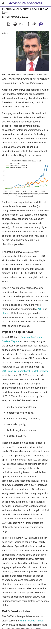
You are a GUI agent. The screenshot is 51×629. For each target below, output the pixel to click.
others (5, 313)
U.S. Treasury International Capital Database (25, 370)
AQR (40, 308)
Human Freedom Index (31, 620)
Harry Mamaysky (13, 16)
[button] (8, 24)
